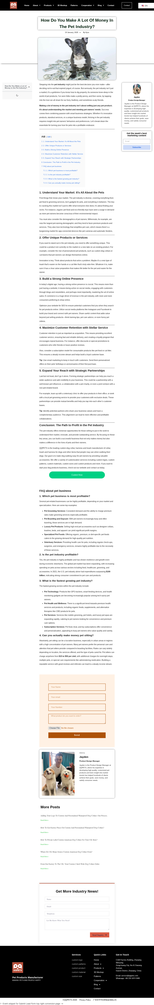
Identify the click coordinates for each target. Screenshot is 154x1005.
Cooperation (86, 5)
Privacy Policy (85, 1000)
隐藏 (49, 137)
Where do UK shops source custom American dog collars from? (66, 851)
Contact (111, 5)
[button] (29, 87)
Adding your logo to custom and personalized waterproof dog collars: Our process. (74, 815)
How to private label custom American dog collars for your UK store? (69, 839)
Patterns (74, 5)
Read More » (45, 820)
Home (26, 5)
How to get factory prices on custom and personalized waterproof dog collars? (72, 827)
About (35, 5)
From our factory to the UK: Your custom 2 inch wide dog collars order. (70, 864)
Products (48, 5)
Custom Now (77, 475)
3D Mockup (62, 5)
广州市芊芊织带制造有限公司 (105, 1000)
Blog (100, 5)
